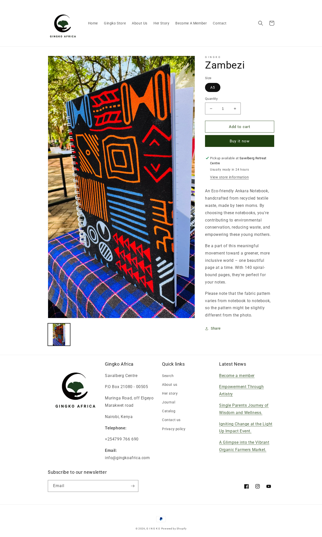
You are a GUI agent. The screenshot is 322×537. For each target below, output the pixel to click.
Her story (170, 393)
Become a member (237, 375)
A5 (212, 87)
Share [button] (216, 328)
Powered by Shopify (174, 528)
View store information (229, 177)
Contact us (171, 420)
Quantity (211, 99)
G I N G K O (153, 528)
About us (169, 385)
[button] (260, 23)
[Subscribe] (132, 486)
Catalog (168, 411)
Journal (168, 402)
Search (168, 376)
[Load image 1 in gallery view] (59, 334)
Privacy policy (173, 429)
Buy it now (240, 141)
